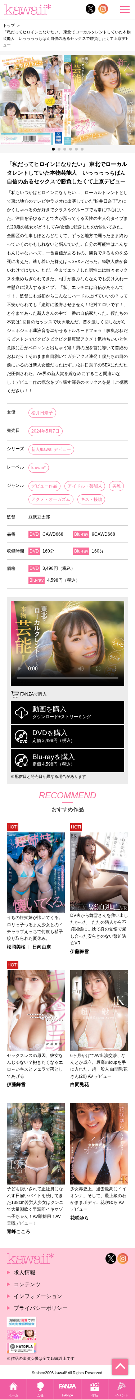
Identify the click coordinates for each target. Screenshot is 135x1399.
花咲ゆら (79, 1218)
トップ (9, 25)
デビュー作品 (44, 486)
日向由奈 (41, 947)
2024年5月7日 (45, 431)
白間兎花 (79, 1084)
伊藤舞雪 (79, 952)
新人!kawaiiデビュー (51, 449)
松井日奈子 (42, 412)
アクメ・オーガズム (50, 499)
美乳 (116, 486)
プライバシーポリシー (41, 1308)
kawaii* (38, 467)
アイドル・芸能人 (85, 486)
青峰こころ (18, 1231)
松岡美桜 (16, 947)
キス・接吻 (91, 499)
